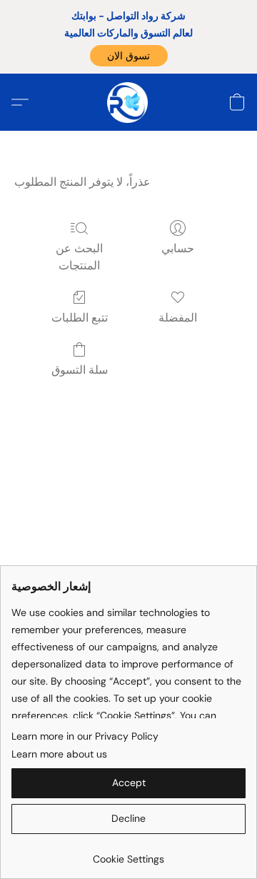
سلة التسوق (79, 369)
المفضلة (177, 317)
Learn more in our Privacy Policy (84, 736)
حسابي (177, 248)
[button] (129, 55)
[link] (128, 854)
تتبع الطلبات (79, 317)
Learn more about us (59, 754)
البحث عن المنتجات (79, 257)
